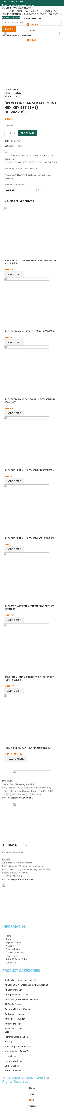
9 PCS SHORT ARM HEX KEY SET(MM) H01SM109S (29, 470)
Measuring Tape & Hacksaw (18, 1046)
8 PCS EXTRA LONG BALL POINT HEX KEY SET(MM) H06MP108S (29, 401)
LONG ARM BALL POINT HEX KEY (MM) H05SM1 (27, 747)
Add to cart (27, 133)
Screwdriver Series (13, 1061)
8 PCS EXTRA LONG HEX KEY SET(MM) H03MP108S (29, 331)
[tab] (17, 155)
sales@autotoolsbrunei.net (21, 879)
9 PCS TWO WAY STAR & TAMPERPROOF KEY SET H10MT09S (29, 608)
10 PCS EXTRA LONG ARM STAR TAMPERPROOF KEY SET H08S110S (30, 262)
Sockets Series (12, 1066)
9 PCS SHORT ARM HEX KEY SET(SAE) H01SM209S (29, 538)
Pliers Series (10, 1056)
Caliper (8, 1032)
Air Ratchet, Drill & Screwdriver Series (22, 999)
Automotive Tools (13, 1024)
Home (7, 92)
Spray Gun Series (13, 1070)
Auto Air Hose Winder (15, 1019)
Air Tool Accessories (14, 1014)
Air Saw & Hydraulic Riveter (17, 1009)
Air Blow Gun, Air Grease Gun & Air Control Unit (26, 985)
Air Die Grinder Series (15, 990)
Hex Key (17, 92)
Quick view (8, 255)
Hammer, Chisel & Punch (16, 1037)
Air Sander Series (13, 1004)
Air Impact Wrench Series (16, 994)
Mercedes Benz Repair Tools (18, 1051)
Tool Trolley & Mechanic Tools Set (20, 980)
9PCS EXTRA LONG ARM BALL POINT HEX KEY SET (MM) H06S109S (29, 679)
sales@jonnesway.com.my (20, 798)
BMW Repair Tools (13, 1028)
